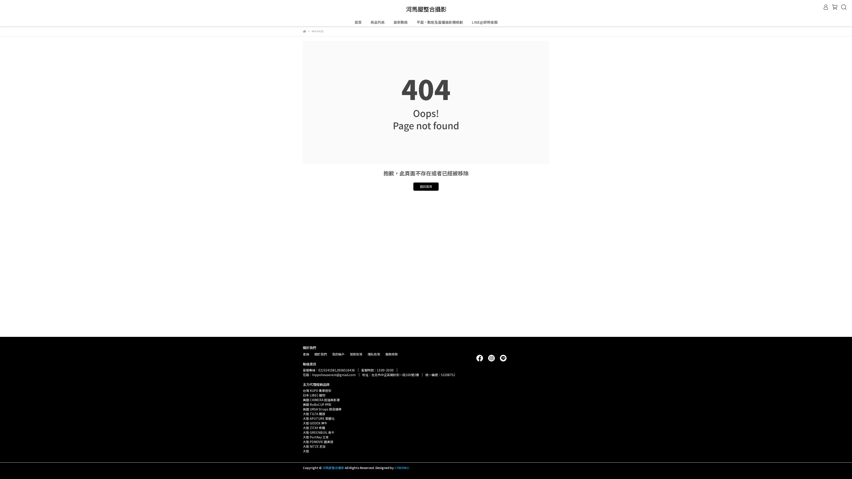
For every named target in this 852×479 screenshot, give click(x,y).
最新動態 (401, 22)
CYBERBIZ (401, 467)
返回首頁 (426, 186)
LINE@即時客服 (485, 22)
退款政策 (356, 354)
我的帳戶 (338, 354)
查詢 (306, 354)
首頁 (358, 22)
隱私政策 (374, 354)
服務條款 (391, 354)
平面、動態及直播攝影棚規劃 (440, 22)
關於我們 (320, 354)
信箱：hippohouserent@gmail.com (329, 375)
